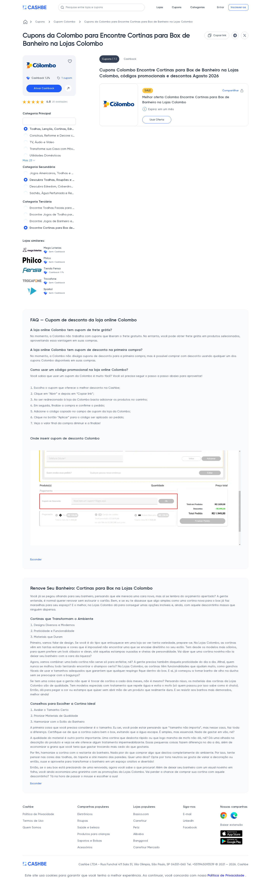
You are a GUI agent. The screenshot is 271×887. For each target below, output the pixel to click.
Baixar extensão (231, 825)
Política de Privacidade (226, 875)
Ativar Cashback (44, 88)
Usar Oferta (157, 119)
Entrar (220, 7)
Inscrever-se (238, 7)
